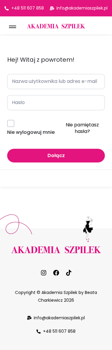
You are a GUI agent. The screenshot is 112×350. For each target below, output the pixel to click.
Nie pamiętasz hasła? (82, 128)
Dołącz (56, 155)
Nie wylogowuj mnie (31, 132)
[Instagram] (44, 273)
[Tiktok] (69, 273)
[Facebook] (56, 273)
